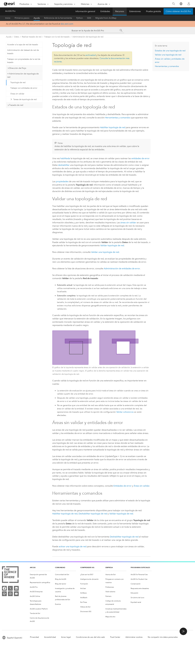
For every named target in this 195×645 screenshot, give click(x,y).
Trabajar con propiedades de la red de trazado (23, 61)
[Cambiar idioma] (181, 3)
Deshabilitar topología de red (93, 513)
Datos (16, 37)
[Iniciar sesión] (189, 4)
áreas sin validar (128, 222)
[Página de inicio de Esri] (9, 4)
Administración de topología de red (87, 37)
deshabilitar (64, 165)
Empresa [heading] (109, 567)
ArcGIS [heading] (33, 567)
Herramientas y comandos (117, 117)
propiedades (62, 181)
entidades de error (140, 158)
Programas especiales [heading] (140, 567)
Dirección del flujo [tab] (17, 68)
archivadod (90, 55)
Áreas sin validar (17, 94)
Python (79, 18)
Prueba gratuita (153, 11)
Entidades (105, 11)
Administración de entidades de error (122, 268)
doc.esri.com (67, 24)
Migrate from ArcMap (105, 18)
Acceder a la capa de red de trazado (22, 44)
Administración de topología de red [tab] (23, 75)
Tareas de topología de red (25, 99)
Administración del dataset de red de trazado (23, 52)
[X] (10, 588)
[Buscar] (173, 3)
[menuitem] (40, 576)
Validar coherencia (124, 412)
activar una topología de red (72, 546)
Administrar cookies (133, 637)
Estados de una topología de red (170, 50)
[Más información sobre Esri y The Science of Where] (10, 575)
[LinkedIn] (16, 588)
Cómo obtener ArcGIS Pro (178, 11)
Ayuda (37, 18)
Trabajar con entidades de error (23, 88)
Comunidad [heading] (60, 567)
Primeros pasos (22, 18)
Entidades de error (122, 486)
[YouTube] (16, 593)
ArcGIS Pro (10, 11)
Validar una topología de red (105, 252)
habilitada (65, 158)
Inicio (7, 18)
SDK (89, 18)
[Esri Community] (4, 593)
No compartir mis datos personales (163, 637)
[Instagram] (10, 593)
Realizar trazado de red (31, 37)
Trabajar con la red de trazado (57, 37)
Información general (85, 11)
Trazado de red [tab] (16, 105)
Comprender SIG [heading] (87, 567)
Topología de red (17, 82)
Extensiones (135, 11)
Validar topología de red (121, 513)
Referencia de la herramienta (58, 18)
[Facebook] (4, 588)
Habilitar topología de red (112, 127)
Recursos (119, 11)
